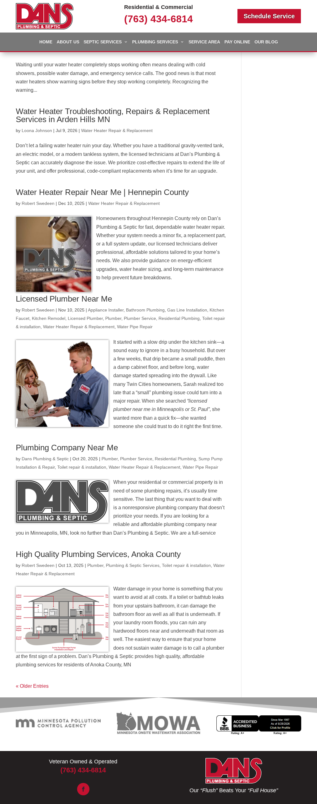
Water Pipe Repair (135, 326)
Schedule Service (269, 16)
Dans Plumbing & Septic (45, 458)
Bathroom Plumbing (145, 309)
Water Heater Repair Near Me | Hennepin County (102, 192)
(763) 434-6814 (158, 18)
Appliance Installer (106, 309)
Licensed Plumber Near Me (64, 298)
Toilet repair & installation (81, 467)
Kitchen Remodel (48, 318)
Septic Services (103, 42)
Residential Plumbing (179, 318)
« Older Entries (32, 686)
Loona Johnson (37, 130)
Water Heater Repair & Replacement (117, 130)
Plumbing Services (155, 42)
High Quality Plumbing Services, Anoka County (98, 554)
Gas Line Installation (187, 309)
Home (45, 42)
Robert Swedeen (38, 203)
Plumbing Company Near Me (67, 447)
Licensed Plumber (85, 318)
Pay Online (237, 42)
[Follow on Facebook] (83, 789)
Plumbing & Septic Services (132, 565)
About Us (68, 42)
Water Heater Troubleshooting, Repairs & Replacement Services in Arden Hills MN (113, 115)
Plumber (113, 318)
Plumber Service (140, 318)
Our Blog (266, 42)
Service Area (204, 42)
